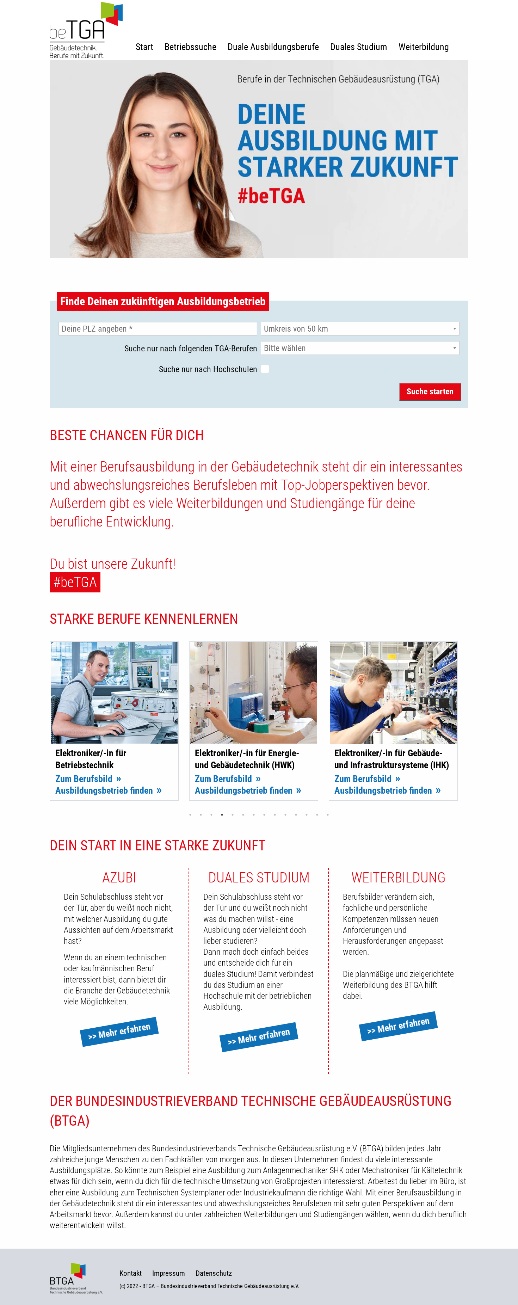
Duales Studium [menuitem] (358, 47)
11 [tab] (296, 814)
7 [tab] (253, 814)
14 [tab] (327, 814)
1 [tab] (190, 814)
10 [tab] (285, 814)
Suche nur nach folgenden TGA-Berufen (190, 348)
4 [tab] (222, 814)
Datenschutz (214, 1273)
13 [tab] (317, 814)
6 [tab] (243, 814)
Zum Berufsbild (83, 779)
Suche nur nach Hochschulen (208, 369)
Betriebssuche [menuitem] (190, 47)
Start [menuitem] (144, 47)
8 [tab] (264, 814)
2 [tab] (200, 814)
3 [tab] (211, 814)
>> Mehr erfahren (119, 1031)
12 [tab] (306, 814)
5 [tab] (232, 814)
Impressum (168, 1273)
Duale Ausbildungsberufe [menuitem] (273, 47)
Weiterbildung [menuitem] (424, 47)
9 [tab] (274, 814)
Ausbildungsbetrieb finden (104, 790)
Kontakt (130, 1273)
